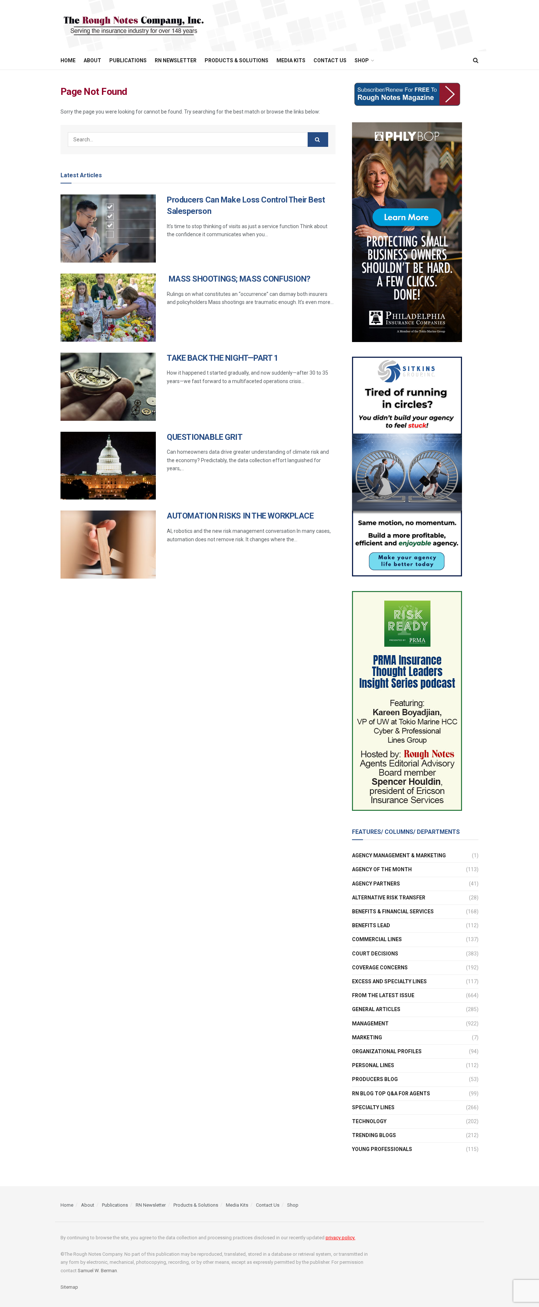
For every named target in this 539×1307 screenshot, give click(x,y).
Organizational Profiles (387, 1051)
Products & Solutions (236, 60)
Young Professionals (382, 1149)
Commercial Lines (377, 939)
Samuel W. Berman (97, 1270)
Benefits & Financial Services (393, 911)
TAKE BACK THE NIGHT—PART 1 (223, 358)
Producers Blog (375, 1079)
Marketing (367, 1037)
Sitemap (69, 1287)
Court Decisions (375, 954)
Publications (128, 60)
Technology (369, 1121)
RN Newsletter (176, 60)
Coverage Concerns (380, 967)
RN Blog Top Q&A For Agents (391, 1093)
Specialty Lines (373, 1107)
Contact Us (330, 60)
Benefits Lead (371, 925)
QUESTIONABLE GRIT (205, 437)
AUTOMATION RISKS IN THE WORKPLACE (240, 515)
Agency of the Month (382, 869)
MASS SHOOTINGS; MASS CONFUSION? (239, 278)
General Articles (376, 1009)
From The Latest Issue (383, 995)
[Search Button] (318, 139)
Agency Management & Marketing (399, 855)
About (92, 60)
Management (370, 1023)
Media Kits (290, 60)
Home (68, 60)
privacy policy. (340, 1237)
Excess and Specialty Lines (389, 981)
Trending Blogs (374, 1135)
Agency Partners (376, 884)
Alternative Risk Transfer (388, 898)
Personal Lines (373, 1065)
